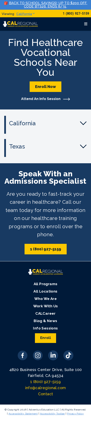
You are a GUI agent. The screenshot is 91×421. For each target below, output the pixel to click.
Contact (45, 394)
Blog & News (45, 321)
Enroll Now (45, 86)
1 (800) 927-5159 (76, 13)
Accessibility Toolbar (52, 413)
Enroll (45, 338)
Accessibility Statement (23, 413)
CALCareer (45, 313)
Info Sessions (45, 328)
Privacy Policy (75, 413)
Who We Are (45, 299)
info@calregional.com (45, 388)
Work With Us (45, 306)
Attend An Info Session (41, 99)
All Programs (46, 284)
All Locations (45, 291)
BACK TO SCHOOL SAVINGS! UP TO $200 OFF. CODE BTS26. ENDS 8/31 (48, 4)
